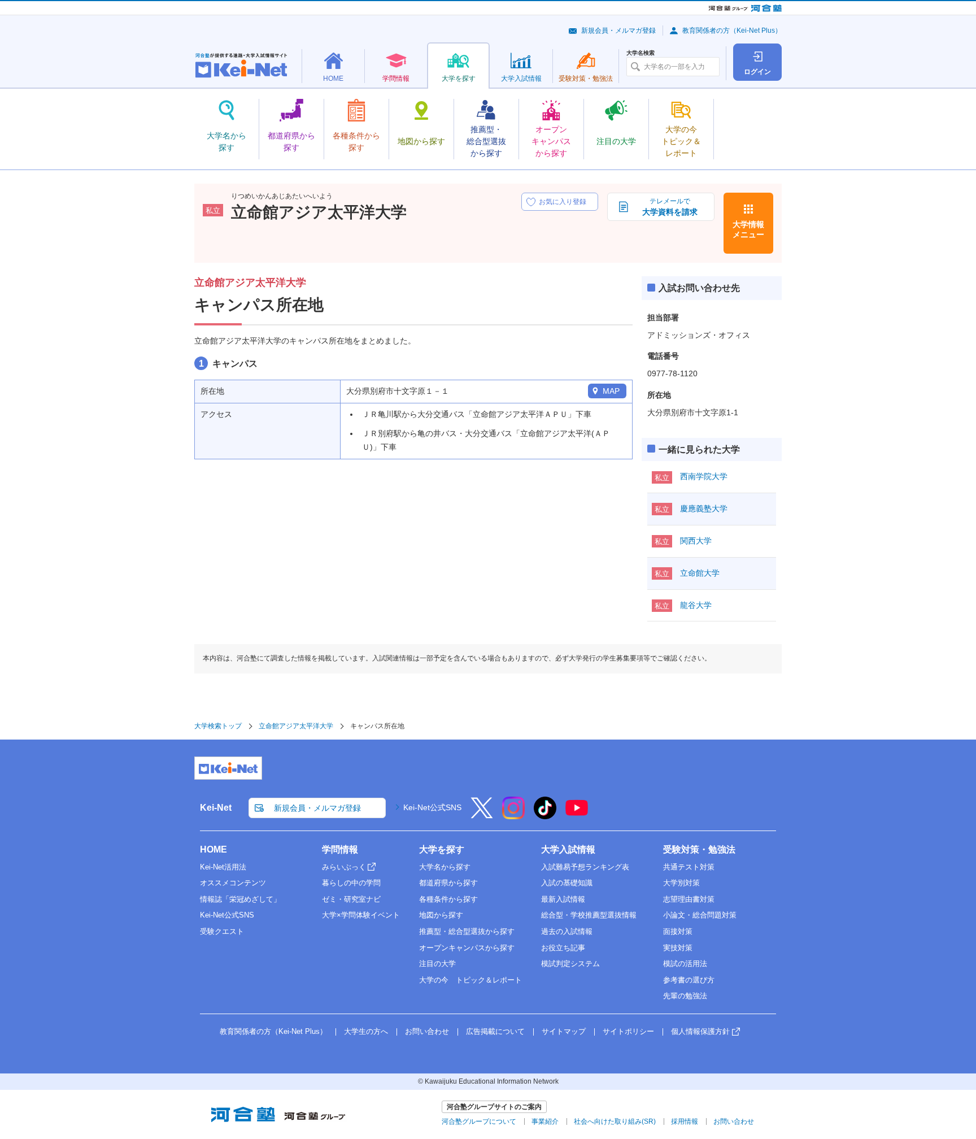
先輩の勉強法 (685, 996)
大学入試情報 (568, 849)
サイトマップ (564, 1031)
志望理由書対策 (688, 899)
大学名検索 (640, 53)
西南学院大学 (703, 476)
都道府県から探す (448, 883)
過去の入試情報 (566, 931)
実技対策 (677, 948)
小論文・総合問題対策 (700, 915)
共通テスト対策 (688, 867)
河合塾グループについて (479, 1121)
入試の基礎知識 (566, 883)
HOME (213, 849)
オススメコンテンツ (233, 883)
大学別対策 (681, 883)
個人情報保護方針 (700, 1031)
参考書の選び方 (688, 980)
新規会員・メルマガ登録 (618, 30)
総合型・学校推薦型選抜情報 (589, 915)
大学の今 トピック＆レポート (470, 980)
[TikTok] (545, 815)
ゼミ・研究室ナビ (351, 899)
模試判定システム (570, 963)
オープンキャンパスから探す (467, 948)
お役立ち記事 (563, 948)
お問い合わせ (427, 1031)
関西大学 (696, 540)
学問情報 (340, 849)
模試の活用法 (685, 963)
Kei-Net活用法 (223, 867)
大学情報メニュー (748, 229)
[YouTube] (576, 815)
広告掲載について (495, 1031)
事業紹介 (545, 1121)
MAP (611, 390)
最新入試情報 (563, 899)
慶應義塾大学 (703, 508)
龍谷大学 (696, 605)
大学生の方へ (366, 1031)
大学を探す (441, 849)
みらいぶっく (344, 867)
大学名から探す (444, 867)
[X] (481, 815)
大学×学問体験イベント (361, 915)
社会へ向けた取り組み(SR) (615, 1121)
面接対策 (677, 931)
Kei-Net (216, 807)
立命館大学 (700, 572)
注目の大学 (437, 963)
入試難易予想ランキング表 (585, 867)
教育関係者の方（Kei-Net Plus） (732, 30)
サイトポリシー (628, 1031)
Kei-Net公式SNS (432, 807)
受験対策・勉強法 (699, 849)
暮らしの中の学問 (351, 883)
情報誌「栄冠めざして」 (240, 899)
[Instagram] (513, 815)
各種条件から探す (448, 899)
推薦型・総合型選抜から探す (467, 931)
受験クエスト (222, 931)
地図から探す (441, 915)
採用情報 (684, 1121)
